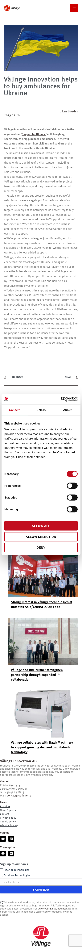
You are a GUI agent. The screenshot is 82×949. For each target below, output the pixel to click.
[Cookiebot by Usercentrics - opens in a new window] (61, 399)
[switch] (72, 486)
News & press (8, 810)
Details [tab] (41, 409)
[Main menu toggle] (74, 8)
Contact (4, 814)
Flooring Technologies (16, 870)
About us (5, 806)
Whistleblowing (9, 825)
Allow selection (41, 536)
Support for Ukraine (34, 134)
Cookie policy (8, 821)
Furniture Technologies (17, 875)
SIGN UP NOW (41, 889)
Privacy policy (8, 818)
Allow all (41, 526)
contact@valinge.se (19, 795)
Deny (41, 547)
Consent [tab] (14, 409)
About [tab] (67, 409)
